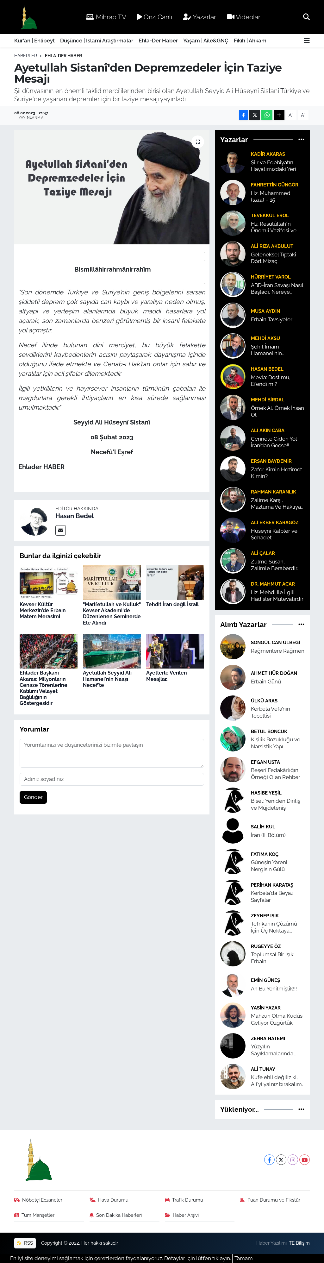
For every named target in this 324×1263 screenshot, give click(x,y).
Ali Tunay (263, 1069)
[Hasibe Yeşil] (233, 800)
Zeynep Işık (265, 915)
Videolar (247, 17)
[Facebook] (269, 1159)
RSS (28, 1243)
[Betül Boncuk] (233, 738)
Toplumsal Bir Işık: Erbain (272, 957)
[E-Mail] (60, 530)
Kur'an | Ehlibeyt (34, 40)
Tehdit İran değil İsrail (172, 604)
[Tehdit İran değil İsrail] (175, 582)
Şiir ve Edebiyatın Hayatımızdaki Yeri (273, 165)
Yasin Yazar (266, 1007)
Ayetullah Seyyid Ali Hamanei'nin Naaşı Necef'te (107, 679)
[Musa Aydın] (233, 314)
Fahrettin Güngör (274, 184)
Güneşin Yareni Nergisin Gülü (269, 865)
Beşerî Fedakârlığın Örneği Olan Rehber (275, 773)
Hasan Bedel (74, 516)
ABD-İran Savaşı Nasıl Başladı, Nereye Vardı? (277, 289)
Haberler (25, 55)
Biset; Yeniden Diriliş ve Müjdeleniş (275, 804)
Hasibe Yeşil (266, 792)
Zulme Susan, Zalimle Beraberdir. (274, 564)
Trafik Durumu (187, 1200)
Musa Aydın (265, 311)
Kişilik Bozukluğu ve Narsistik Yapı (275, 742)
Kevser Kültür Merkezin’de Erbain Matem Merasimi (43, 610)
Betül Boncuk (269, 731)
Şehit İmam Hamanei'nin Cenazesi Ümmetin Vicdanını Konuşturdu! (274, 350)
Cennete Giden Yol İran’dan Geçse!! (274, 442)
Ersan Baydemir (271, 461)
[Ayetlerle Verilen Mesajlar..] (175, 651)
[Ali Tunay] (233, 1076)
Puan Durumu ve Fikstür (273, 1200)
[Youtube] (304, 1159)
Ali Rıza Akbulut (272, 246)
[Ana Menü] (307, 41)
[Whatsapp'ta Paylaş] (266, 115)
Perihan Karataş (272, 885)
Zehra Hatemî (268, 1038)
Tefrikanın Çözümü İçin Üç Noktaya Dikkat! (274, 927)
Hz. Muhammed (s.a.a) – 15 (270, 196)
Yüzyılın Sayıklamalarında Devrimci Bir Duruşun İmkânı (277, 1050)
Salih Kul (263, 826)
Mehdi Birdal (267, 399)
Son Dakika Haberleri (119, 1215)
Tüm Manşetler (38, 1215)
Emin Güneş (265, 980)
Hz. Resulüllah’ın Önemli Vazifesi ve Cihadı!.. (273, 227)
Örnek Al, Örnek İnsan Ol (277, 411)
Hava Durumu (113, 1200)
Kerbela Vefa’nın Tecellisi (270, 712)
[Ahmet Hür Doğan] (233, 677)
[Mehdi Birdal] (233, 407)
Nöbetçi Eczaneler (42, 1200)
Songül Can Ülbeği (275, 642)
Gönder (33, 797)
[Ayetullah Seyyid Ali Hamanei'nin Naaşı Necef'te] (112, 651)
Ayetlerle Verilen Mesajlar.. (166, 676)
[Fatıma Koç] (233, 861)
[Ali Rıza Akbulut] (233, 253)
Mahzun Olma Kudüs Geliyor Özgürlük (276, 1019)
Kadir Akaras (268, 154)
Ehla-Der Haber (158, 40)
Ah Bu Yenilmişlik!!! (274, 988)
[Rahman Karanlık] (233, 499)
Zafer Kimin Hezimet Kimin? (276, 472)
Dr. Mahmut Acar (273, 584)
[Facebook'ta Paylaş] (243, 115)
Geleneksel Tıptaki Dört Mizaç (273, 257)
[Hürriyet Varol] (233, 284)
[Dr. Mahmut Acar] (233, 591)
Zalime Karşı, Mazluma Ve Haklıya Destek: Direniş (276, 504)
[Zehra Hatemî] (233, 1045)
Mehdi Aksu (265, 338)
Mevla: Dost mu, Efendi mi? (270, 380)
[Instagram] (293, 1159)
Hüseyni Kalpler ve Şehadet (274, 534)
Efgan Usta (265, 762)
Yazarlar (203, 17)
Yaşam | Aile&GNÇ (205, 40)
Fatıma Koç (264, 854)
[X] (281, 1159)
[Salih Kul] (233, 830)
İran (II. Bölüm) (268, 835)
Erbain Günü (266, 681)
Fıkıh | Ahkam (250, 40)
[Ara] (306, 17)
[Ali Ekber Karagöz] (233, 529)
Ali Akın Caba (267, 430)
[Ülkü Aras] (233, 708)
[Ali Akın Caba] (233, 437)
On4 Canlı (157, 17)
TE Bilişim (299, 1243)
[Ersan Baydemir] (233, 468)
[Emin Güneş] (233, 984)
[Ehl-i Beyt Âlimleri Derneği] (28, 17)
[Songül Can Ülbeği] (233, 646)
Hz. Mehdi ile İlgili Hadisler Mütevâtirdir (277, 595)
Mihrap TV (110, 17)
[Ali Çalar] (233, 560)
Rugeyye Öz (266, 946)
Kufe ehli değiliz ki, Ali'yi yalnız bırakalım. (277, 1080)
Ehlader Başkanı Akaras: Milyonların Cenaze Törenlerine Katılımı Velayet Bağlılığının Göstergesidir (43, 688)
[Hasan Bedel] (35, 520)
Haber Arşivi (186, 1215)
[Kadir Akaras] (233, 161)
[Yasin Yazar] (233, 1015)
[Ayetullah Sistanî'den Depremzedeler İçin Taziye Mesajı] (111, 187)
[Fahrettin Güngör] (233, 192)
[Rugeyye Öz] (233, 953)
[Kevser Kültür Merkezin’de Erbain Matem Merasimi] (49, 582)
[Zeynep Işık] (233, 923)
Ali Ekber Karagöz (274, 522)
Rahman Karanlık (273, 491)
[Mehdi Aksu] (233, 345)
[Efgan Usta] (233, 769)
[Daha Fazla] (279, 115)
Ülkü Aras (264, 700)
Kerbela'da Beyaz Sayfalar (272, 896)
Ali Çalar (263, 553)
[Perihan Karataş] (233, 892)
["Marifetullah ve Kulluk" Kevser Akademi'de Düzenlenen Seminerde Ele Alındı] (112, 582)
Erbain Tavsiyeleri (272, 319)
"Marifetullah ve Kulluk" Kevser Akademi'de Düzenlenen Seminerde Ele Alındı (112, 613)
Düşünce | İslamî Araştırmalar (96, 40)
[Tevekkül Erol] (233, 222)
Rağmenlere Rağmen (277, 651)
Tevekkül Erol (270, 215)
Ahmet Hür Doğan (274, 673)
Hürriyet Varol (271, 277)
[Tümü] (301, 139)
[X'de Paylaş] (254, 115)
